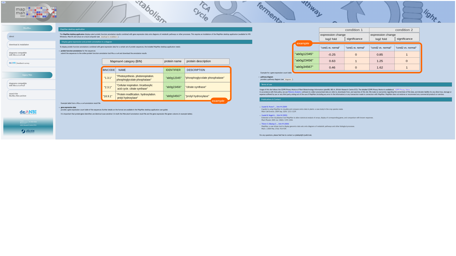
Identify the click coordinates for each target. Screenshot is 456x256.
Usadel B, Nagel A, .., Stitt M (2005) (274, 115)
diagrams (288, 79)
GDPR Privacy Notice (402, 90)
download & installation (19, 45)
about (11, 36)
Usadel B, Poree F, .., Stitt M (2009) (274, 107)
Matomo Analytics (295, 92)
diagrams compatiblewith (18, 54)
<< (3, 2)
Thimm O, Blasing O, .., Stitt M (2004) (275, 124)
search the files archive (17, 95)
